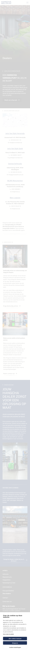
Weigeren (15, 643)
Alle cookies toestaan (15, 638)
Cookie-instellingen (15, 647)
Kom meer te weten (8, 634)
